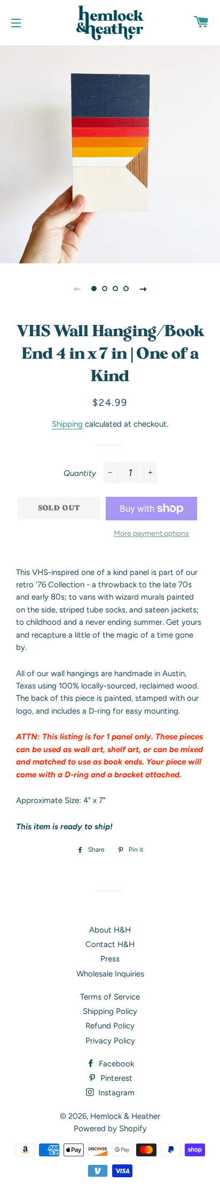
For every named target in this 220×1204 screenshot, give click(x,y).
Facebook (115, 1064)
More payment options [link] (151, 533)
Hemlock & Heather (125, 1116)
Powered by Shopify (110, 1128)
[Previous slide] (77, 288)
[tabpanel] (110, 153)
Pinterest (115, 1078)
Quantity (80, 473)
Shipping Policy (110, 1011)
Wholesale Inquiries (110, 974)
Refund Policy (110, 1026)
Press (110, 959)
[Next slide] (143, 288)
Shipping (67, 424)
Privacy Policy (110, 1041)
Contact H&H (110, 944)
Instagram (115, 1092)
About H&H (110, 930)
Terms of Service (110, 997)
